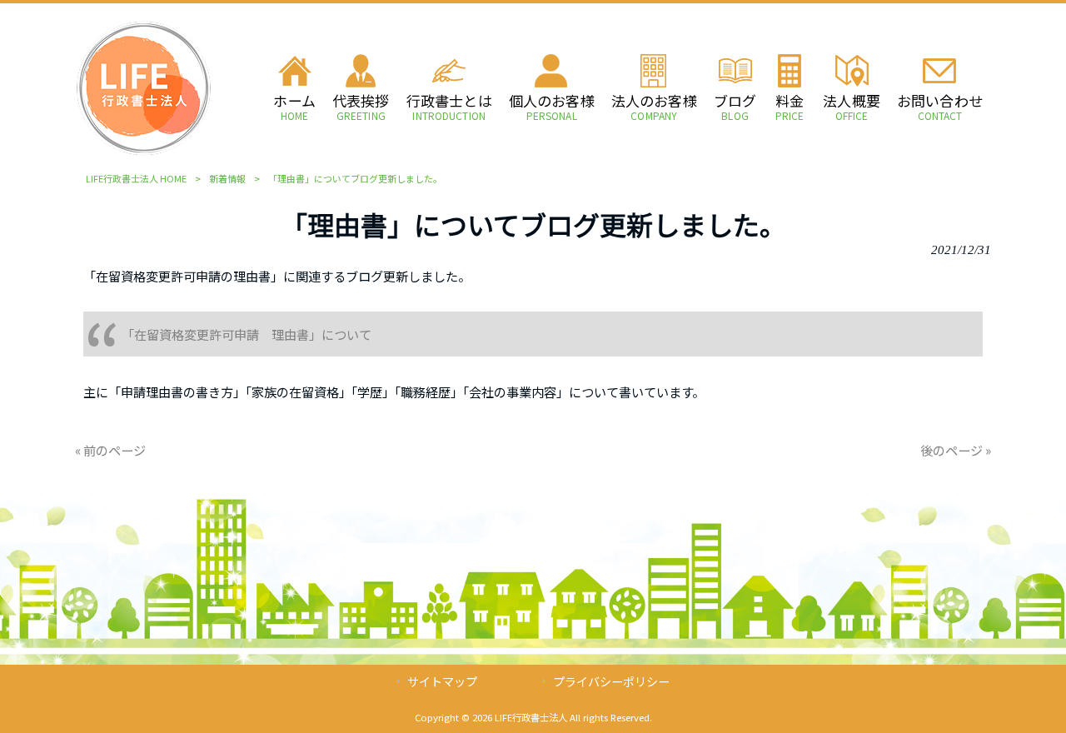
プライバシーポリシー (611, 681)
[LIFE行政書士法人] (143, 151)
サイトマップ (442, 681)
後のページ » (955, 450)
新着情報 (227, 178)
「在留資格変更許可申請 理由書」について (246, 334)
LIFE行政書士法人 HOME (136, 178)
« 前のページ (110, 450)
